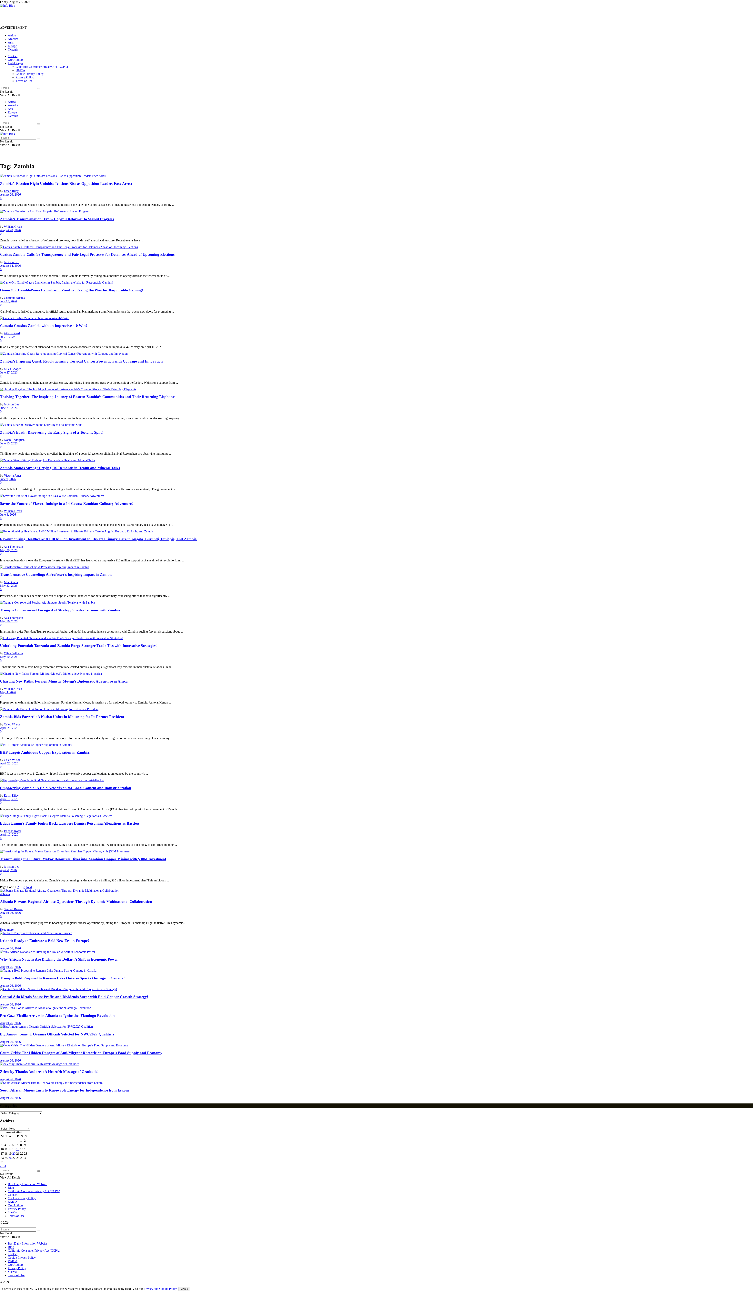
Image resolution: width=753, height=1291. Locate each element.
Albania (5, 894)
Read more (7, 929)
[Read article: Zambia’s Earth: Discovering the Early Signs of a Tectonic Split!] (376, 425)
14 (17, 1149)
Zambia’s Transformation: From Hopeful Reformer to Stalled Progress (57, 219)
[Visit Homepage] (7, 5)
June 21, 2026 (8, 408)
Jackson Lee (11, 262)
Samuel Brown (13, 909)
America (13, 39)
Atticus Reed (12, 333)
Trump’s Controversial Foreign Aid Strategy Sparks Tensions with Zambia (60, 610)
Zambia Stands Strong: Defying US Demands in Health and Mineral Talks (60, 468)
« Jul (3, 1166)
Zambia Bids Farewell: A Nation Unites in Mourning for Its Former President (62, 717)
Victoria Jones (12, 475)
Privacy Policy (25, 77)
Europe (12, 46)
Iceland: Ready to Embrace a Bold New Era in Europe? (45, 941)
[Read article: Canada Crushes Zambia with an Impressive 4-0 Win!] (376, 318)
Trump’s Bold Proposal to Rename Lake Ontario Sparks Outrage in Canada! (62, 978)
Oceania (13, 49)
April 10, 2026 (9, 834)
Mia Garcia (11, 582)
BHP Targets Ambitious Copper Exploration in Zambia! (45, 752)
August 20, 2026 (10, 230)
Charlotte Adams (14, 297)
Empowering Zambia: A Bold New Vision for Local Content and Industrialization (65, 788)
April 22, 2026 (9, 763)
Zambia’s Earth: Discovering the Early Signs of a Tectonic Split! (51, 432)
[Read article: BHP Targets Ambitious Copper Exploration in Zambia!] (376, 745)
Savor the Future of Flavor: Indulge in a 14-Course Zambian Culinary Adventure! (66, 503)
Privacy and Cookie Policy (160, 1288)
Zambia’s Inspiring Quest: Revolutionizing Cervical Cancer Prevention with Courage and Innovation (81, 361)
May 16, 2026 (8, 621)
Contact (12, 56)
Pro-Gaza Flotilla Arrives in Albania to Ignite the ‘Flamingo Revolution (57, 1016)
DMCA (20, 70)
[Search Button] (38, 88)
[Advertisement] (71, 16)
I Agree (184, 1288)
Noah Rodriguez (14, 440)
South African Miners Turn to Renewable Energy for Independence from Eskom (64, 1090)
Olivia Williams (13, 653)
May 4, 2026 (8, 692)
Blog (11, 1187)
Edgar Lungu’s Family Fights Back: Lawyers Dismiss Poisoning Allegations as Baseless (69, 823)
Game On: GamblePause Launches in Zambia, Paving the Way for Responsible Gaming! (71, 290)
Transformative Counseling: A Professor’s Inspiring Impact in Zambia (56, 574)
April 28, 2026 (9, 728)
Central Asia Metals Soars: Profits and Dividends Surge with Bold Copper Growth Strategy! (74, 997)
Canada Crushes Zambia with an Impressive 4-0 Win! (43, 326)
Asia (11, 42)
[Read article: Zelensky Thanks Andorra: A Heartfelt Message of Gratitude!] (376, 1064)
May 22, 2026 (8, 585)
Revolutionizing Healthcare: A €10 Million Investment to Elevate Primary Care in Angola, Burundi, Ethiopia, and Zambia (98, 539)
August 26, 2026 (10, 194)
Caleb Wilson (12, 724)
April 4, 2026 (8, 870)
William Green (13, 226)
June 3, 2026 (8, 514)
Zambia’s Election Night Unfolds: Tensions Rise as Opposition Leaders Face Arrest (66, 183)
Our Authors (15, 59)
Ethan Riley (11, 191)
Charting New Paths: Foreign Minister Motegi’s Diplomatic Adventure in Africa (64, 681)
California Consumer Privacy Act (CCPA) (42, 66)
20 (13, 1153)
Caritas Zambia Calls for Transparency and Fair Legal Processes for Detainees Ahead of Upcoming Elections (87, 254)
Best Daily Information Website (27, 1184)
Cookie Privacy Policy (30, 73)
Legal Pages (15, 63)
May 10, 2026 (8, 656)
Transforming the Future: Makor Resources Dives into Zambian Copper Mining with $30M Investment (83, 859)
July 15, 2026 (8, 301)
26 (10, 1158)
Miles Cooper (12, 369)
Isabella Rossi (12, 831)
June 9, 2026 (8, 479)
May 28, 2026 (8, 550)
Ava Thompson (13, 546)
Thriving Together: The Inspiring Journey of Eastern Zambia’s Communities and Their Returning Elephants (87, 397)
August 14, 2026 (10, 265)
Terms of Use (24, 81)
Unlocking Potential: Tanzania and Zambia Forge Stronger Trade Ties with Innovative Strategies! (78, 646)
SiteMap (13, 1212)
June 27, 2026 (8, 372)
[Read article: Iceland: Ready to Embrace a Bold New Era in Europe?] (376, 933)
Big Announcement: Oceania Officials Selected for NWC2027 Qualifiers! (57, 1034)
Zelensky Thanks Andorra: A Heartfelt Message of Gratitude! (49, 1072)
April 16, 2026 (9, 799)
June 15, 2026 (8, 443)
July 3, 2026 (7, 336)
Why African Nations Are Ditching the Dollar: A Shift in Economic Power (59, 959)
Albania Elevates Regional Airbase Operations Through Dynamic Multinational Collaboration (76, 901)
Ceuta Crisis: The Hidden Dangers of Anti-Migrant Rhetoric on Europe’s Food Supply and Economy (81, 1053)
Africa (12, 35)
